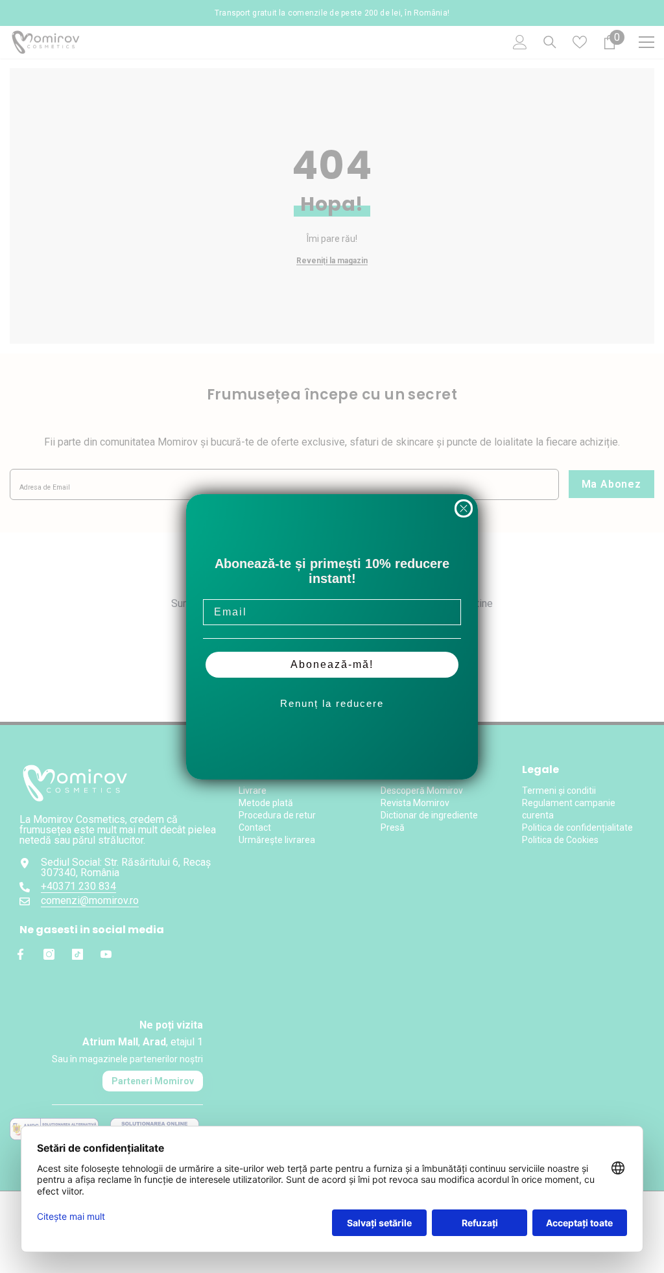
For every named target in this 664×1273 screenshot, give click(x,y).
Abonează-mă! (332, 664)
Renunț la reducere (332, 703)
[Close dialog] (463, 508)
